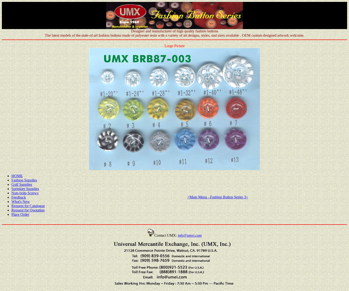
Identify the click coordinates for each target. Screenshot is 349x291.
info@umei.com (190, 235)
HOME (17, 176)
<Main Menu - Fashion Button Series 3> (217, 197)
